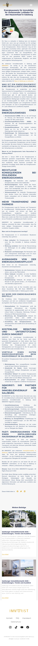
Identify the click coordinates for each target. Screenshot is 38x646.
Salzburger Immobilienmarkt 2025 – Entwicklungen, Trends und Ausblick (16, 533)
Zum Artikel (5, 554)
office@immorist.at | (14, 638)
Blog (26, 622)
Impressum (26, 618)
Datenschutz (16, 622)
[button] (31, 5)
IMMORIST (5, 65)
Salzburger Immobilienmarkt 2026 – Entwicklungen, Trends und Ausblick (16, 582)
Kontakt (9, 618)
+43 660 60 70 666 (24, 638)
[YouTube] (22, 627)
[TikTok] (16, 627)
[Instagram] (10, 627)
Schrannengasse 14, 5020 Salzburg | (24, 636)
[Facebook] (27, 627)
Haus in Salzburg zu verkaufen (24, 81)
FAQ (17, 618)
